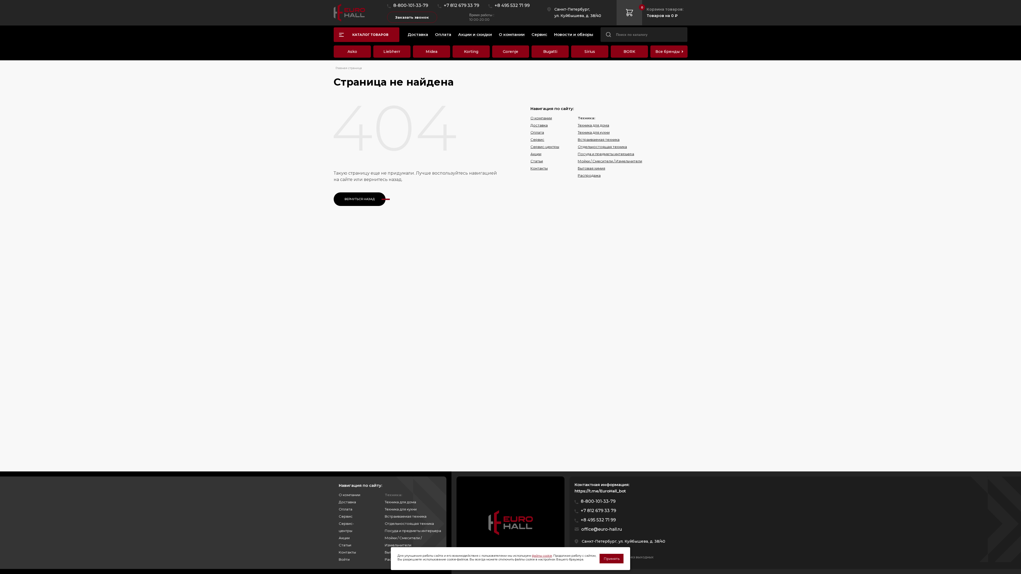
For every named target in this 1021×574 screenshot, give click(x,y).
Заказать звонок (412, 17)
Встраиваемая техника (599, 139)
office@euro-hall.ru (601, 529)
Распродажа (589, 175)
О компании (541, 118)
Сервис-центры (544, 147)
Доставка (539, 125)
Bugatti (550, 51)
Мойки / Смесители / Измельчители (610, 161)
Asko (352, 51)
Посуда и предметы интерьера (606, 154)
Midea (431, 51)
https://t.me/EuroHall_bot (600, 490)
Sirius (589, 51)
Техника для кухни (594, 132)
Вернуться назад (360, 199)
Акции (535, 154)
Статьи (536, 161)
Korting (471, 51)
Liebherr (391, 51)
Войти (344, 559)
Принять (612, 558)
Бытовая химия (591, 168)
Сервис (537, 139)
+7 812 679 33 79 (461, 5)
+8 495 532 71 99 (512, 5)
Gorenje (510, 51)
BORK (629, 51)
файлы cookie (542, 556)
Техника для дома (593, 125)
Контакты (539, 168)
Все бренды (667, 51)
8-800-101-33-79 (410, 5)
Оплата (537, 132)
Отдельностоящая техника (602, 147)
